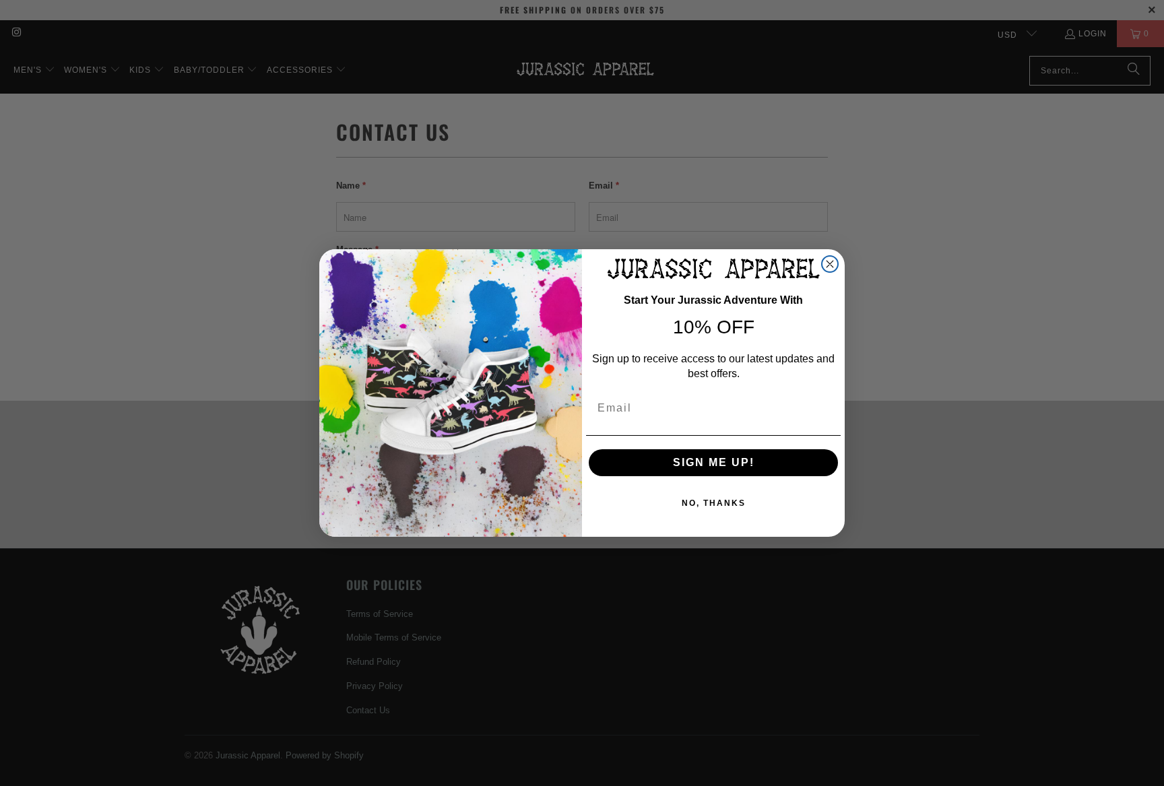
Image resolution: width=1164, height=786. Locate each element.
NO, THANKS (714, 503)
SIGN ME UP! (713, 462)
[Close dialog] (830, 264)
